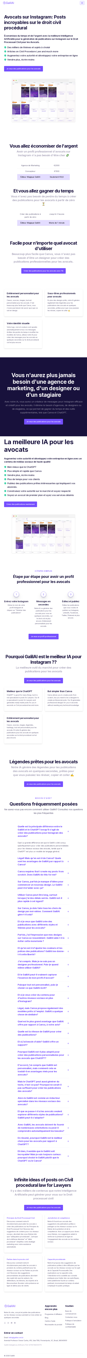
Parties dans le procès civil (18, 1259)
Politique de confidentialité (70, 1325)
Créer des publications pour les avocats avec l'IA (43, 271)
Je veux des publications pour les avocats (23, 69)
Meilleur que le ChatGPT (19, 691)
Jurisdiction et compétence (59, 1218)
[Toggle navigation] (82, 3)
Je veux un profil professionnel (43, 636)
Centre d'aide (50, 1321)
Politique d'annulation (73, 1321)
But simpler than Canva (60, 691)
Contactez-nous (71, 1317)
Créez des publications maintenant (20, 504)
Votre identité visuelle (18, 323)
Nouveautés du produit (53, 1325)
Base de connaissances (70, 1312)
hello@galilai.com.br (16, 1337)
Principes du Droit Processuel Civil (21, 1218)
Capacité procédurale (56, 1259)
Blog (46, 1318)
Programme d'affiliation (53, 1314)
